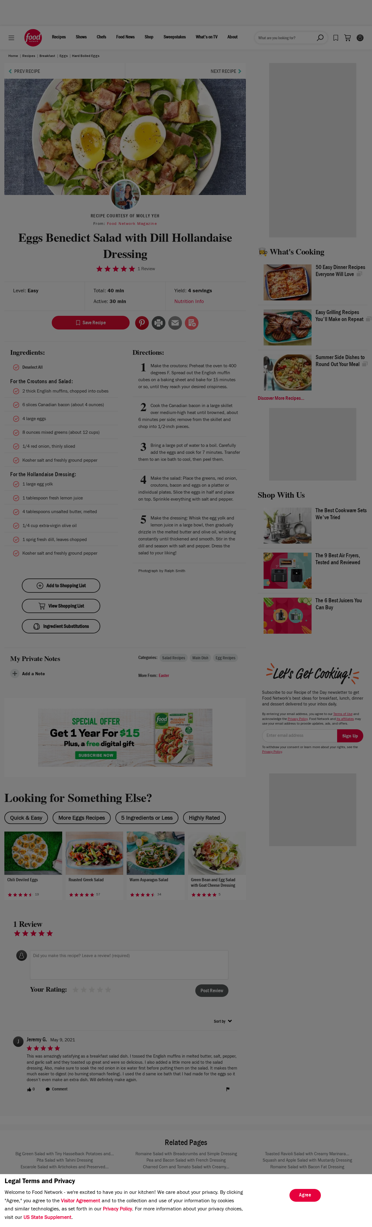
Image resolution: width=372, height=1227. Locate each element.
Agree (305, 1195)
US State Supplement (47, 1218)
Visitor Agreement (80, 1201)
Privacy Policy (117, 1209)
